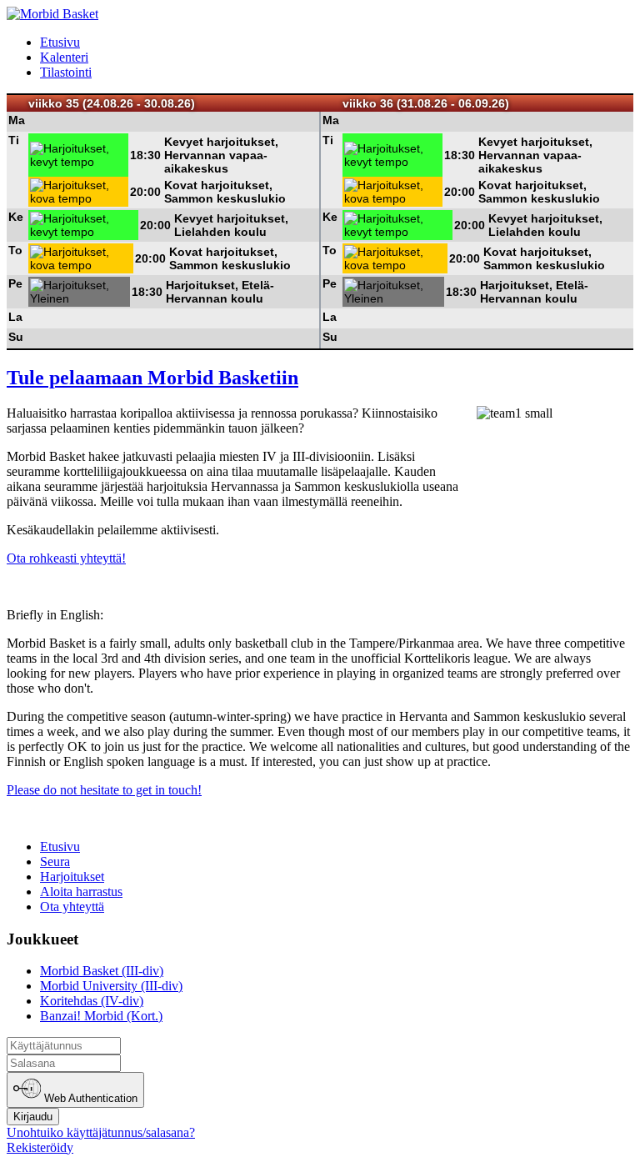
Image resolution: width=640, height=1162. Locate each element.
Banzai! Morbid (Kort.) (101, 1016)
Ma (16, 120)
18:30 (145, 155)
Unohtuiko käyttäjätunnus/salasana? (101, 1132)
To (15, 250)
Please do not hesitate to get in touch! (104, 790)
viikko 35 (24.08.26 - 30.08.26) (111, 103)
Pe (15, 283)
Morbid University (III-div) (111, 986)
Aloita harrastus (81, 891)
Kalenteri (64, 57)
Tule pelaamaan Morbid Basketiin (152, 377)
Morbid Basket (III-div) (101, 971)
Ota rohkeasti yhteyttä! (66, 558)
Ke (15, 216)
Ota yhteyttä (72, 906)
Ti (13, 140)
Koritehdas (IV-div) (91, 1001)
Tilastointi (66, 72)
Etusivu (60, 42)
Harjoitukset (72, 876)
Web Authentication (89, 1099)
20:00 (145, 191)
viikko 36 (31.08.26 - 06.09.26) (425, 103)
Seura (55, 861)
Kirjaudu (32, 1116)
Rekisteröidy (40, 1147)
